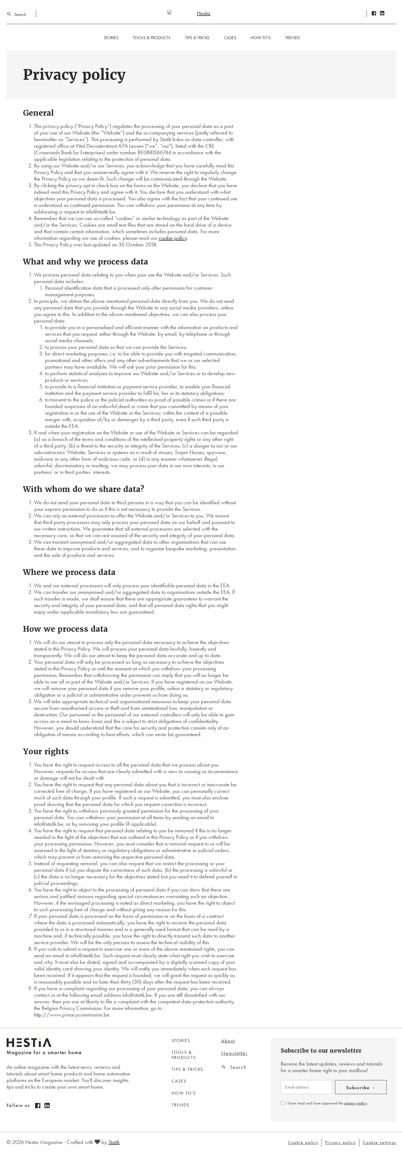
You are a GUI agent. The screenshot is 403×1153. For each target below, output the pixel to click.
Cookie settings (379, 1142)
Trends (292, 37)
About (228, 1041)
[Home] (201, 13)
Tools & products (152, 37)
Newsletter (234, 1053)
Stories (111, 37)
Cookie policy (303, 1142)
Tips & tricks (197, 37)
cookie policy (173, 237)
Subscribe (358, 1088)
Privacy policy (340, 1142)
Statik (114, 1142)
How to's (261, 37)
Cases (230, 37)
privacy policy (355, 1103)
